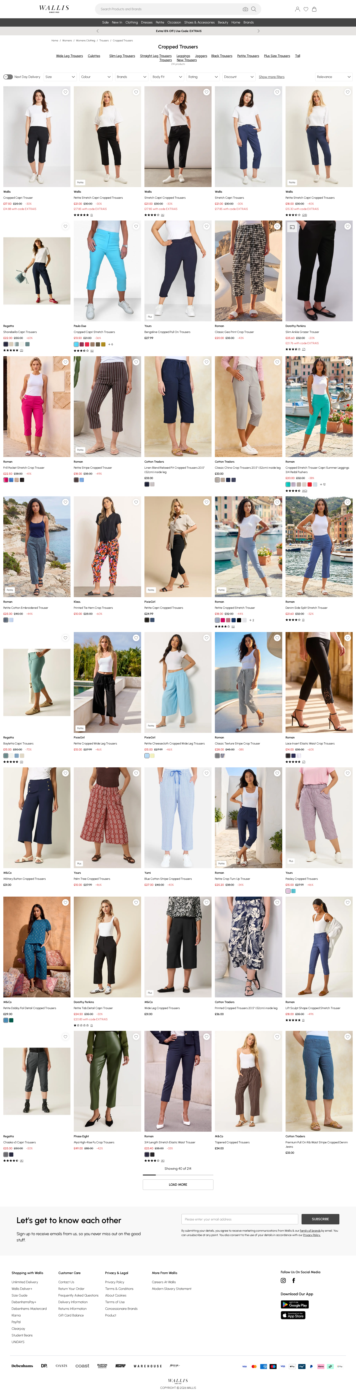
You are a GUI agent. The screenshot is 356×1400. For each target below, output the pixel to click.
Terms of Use (115, 1302)
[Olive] (98, 344)
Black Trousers (221, 56)
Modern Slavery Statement (171, 1289)
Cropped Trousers (123, 40)
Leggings (183, 56)
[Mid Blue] (16, 755)
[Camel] (222, 480)
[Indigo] (233, 480)
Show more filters (272, 77)
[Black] (22, 480)
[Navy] (147, 484)
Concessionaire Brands (121, 1309)
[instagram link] (283, 1280)
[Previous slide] (97, 31)
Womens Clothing (85, 40)
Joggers (201, 56)
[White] (22, 344)
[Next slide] (258, 31)
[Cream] (11, 344)
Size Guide (19, 1295)
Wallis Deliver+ (22, 1289)
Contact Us (66, 1282)
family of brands (310, 1230)
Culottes (94, 56)
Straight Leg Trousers (156, 56)
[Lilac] (288, 891)
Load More (178, 1184)
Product (110, 1315)
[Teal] (27, 344)
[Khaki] (217, 755)
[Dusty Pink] (228, 620)
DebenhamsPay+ (24, 1302)
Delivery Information (72, 1302)
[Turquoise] (293, 891)
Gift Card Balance (71, 1315)
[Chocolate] (76, 480)
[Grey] (6, 620)
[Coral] (87, 344)
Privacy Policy (114, 1282)
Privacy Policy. (312, 1235)
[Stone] (16, 480)
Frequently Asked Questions (78, 1295)
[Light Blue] (11, 480)
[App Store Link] (295, 1309)
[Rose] (81, 344)
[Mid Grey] (152, 484)
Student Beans (22, 1335)
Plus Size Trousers (277, 56)
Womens (67, 40)
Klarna (16, 1315)
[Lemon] (152, 755)
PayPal (16, 1322)
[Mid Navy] (6, 344)
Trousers (104, 40)
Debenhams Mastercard (29, 1309)
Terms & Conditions (119, 1289)
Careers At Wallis (164, 1282)
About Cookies (115, 1295)
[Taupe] (299, 484)
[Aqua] (76, 344)
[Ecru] (22, 755)
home (55, 40)
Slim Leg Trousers (122, 56)
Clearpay (18, 1329)
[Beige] (92, 344)
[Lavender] (293, 484)
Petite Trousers (248, 56)
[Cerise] (6, 480)
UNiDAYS (18, 1342)
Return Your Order (71, 1289)
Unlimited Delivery (25, 1282)
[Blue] (81, 480)
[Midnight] (233, 620)
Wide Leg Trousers (69, 56)
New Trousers (187, 60)
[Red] (309, 484)
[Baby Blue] (147, 755)
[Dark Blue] (6, 1020)
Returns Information (72, 1309)
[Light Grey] (217, 620)
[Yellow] (103, 344)
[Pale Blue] (16, 344)
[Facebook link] (293, 1280)
